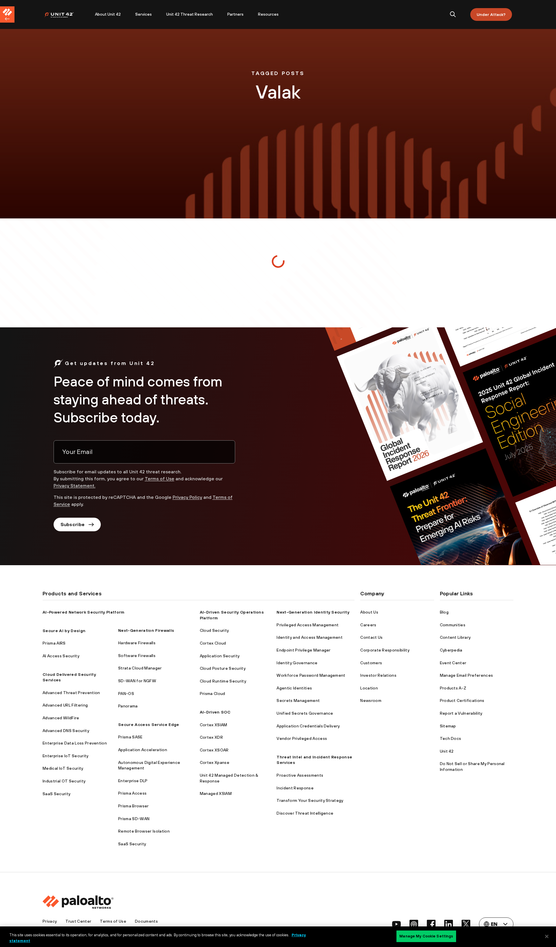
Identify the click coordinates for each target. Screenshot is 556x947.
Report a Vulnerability (461, 713)
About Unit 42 (108, 14)
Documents (146, 921)
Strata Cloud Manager (140, 668)
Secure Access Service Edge (148, 724)
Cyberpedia (451, 650)
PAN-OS (126, 693)
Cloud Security (214, 630)
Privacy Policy (187, 497)
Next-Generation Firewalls (146, 630)
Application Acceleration (142, 749)
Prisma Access (132, 793)
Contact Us (371, 637)
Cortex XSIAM (213, 724)
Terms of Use (159, 478)
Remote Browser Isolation (144, 831)
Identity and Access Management (310, 637)
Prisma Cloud (212, 693)
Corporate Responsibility (384, 650)
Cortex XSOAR (214, 750)
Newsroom (370, 700)
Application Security (219, 656)
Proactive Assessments (300, 775)
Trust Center (78, 921)
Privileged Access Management (308, 625)
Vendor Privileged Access (302, 738)
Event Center (453, 662)
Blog (444, 612)
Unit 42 (447, 751)
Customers (371, 662)
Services (143, 14)
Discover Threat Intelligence (305, 813)
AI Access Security (61, 656)
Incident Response (295, 788)
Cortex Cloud (213, 643)
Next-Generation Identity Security (313, 612)
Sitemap (448, 726)
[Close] (546, 936)
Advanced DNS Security (66, 730)
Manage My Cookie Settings (426, 936)
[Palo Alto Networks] (63, 14)
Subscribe (73, 524)
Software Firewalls (137, 655)
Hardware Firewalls (137, 643)
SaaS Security (56, 793)
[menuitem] (66, 14)
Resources (268, 14)
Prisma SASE (130, 737)
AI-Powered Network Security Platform (84, 612)
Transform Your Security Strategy (310, 800)
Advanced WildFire (61, 718)
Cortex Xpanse (214, 762)
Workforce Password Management (311, 675)
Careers (368, 625)
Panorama (128, 706)
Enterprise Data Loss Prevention (75, 743)
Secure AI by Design (64, 630)
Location (369, 688)
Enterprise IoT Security (65, 755)
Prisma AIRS (54, 643)
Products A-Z (453, 688)
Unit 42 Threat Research (189, 14)
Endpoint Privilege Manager (303, 650)
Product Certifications (462, 700)
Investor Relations (378, 675)
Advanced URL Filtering (65, 705)
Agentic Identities (294, 688)
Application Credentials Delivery (308, 726)
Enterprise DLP (132, 780)
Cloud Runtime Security (223, 681)
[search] (453, 14)
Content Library (455, 637)
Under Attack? (491, 14)
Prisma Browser (133, 806)
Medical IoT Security (63, 768)
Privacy (50, 921)
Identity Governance (297, 662)
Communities (453, 625)
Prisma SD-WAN (133, 818)
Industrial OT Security (64, 781)
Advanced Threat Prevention (71, 692)
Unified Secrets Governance (305, 713)
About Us (369, 612)
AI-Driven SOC (215, 712)
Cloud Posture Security (223, 668)
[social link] (396, 924)
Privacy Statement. (75, 485)
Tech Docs (450, 738)
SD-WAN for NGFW (137, 680)
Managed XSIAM (216, 793)
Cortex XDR (211, 737)
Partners (235, 14)
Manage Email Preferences (466, 675)
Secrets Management (298, 700)
